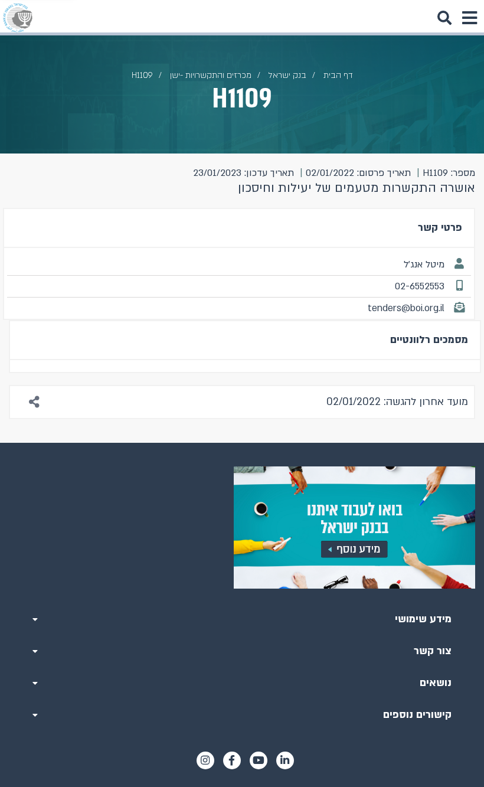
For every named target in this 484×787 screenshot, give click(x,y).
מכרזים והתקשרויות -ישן (210, 75)
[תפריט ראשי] (469, 17)
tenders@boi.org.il (406, 308)
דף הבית (338, 75)
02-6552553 (419, 286)
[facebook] (232, 760)
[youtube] (258, 760)
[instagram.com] (205, 760)
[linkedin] (285, 760)
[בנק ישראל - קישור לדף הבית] (17, 17)
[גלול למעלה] (242, 443)
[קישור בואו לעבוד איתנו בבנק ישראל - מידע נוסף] (242, 527)
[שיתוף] (35, 402)
